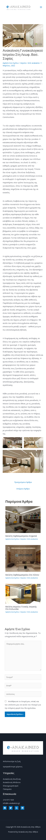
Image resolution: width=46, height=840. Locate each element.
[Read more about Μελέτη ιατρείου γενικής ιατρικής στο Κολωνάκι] (22, 593)
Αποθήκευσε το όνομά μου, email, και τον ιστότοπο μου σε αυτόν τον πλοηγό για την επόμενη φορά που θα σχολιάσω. (23, 704)
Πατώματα (7, 789)
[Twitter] (11, 808)
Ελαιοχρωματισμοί (10, 785)
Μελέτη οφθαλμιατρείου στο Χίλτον (22, 574)
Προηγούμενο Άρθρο (23, 482)
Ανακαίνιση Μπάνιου (12, 782)
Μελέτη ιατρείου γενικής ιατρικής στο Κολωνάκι (21, 607)
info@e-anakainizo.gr (11, 803)
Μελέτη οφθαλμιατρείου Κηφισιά (21, 536)
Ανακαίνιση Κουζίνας (12, 779)
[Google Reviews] (16, 808)
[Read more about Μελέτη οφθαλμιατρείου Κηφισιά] (22, 519)
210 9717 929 (8, 800)
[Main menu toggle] (41, 7)
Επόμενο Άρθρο (23, 488)
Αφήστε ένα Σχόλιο (11, 63)
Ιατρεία (23, 63)
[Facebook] (5, 808)
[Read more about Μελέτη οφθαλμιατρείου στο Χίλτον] (22, 558)
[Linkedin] (22, 808)
